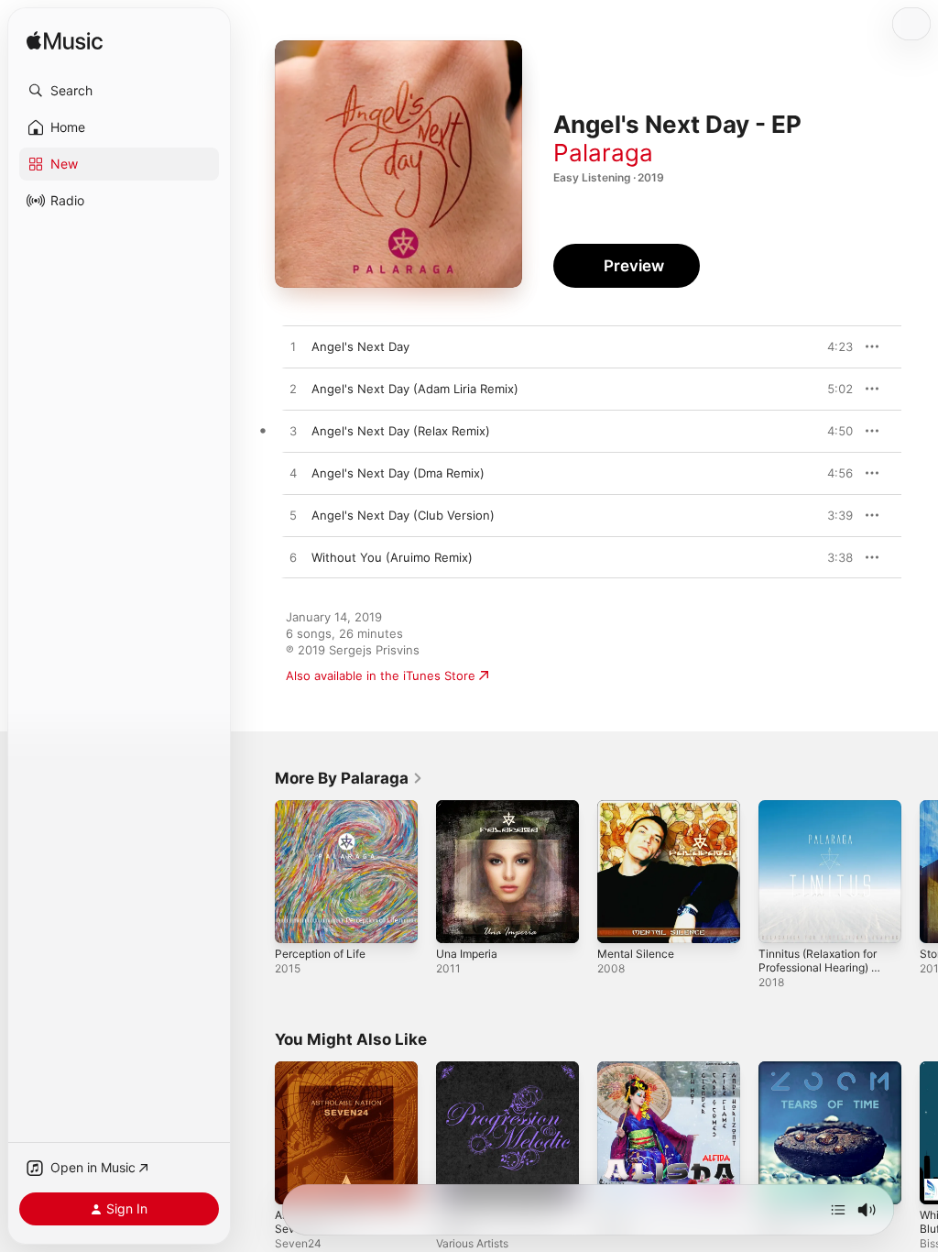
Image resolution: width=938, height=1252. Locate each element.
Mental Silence (635, 954)
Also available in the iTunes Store (380, 675)
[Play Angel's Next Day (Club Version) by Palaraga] (293, 516)
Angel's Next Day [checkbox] (360, 346)
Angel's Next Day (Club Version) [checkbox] (403, 515)
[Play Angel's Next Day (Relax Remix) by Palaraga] (293, 431)
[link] (349, 778)
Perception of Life (320, 954)
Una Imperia (466, 954)
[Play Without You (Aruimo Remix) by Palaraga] (293, 558)
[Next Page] (920, 871)
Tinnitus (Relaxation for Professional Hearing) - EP (817, 967)
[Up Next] (838, 1210)
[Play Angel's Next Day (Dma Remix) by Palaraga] (293, 474)
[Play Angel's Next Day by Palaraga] (293, 347)
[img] (65, 41)
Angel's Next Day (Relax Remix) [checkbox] (400, 430)
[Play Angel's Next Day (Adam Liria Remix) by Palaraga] (293, 389)
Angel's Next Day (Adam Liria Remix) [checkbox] (414, 388)
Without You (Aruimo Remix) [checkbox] (392, 557)
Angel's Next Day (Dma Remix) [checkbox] (398, 473)
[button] (119, 90)
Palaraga (603, 152)
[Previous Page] (256, 871)
